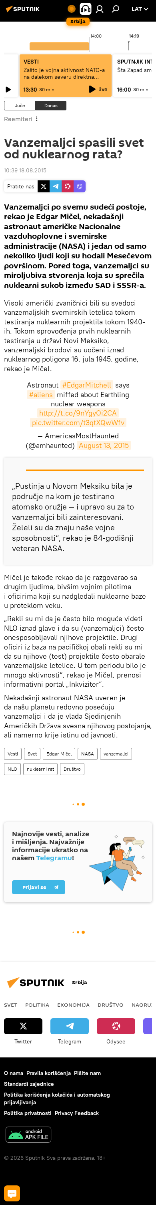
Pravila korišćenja (48, 1073)
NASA (87, 754)
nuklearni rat (40, 769)
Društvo (72, 769)
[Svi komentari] (12, 1193)
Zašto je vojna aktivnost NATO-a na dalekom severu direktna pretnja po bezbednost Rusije (64, 76)
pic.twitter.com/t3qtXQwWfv (78, 422)
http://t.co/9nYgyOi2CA (78, 413)
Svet (32, 754)
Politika (37, 1004)
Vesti (13, 754)
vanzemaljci (116, 754)
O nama (13, 1073)
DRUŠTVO (111, 1004)
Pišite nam (87, 1073)
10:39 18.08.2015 (25, 170)
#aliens (41, 394)
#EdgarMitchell (86, 385)
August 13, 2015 (104, 445)
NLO (12, 769)
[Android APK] (28, 1136)
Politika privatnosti (28, 1113)
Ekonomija (73, 1004)
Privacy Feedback (77, 1113)
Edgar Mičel (59, 754)
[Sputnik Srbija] (24, 12)
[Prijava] (100, 9)
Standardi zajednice (29, 1083)
